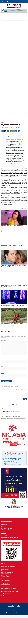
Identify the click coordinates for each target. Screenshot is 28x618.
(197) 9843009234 (6, 593)
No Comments (17, 127)
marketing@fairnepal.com (6, 599)
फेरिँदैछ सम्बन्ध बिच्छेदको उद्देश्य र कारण (8, 409)
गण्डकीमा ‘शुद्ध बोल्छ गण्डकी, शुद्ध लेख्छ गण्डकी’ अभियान (11, 416)
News (2, 122)
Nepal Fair (8, 612)
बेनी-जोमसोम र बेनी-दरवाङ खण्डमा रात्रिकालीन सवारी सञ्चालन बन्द (13, 418)
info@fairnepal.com (5, 595)
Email (2, 366)
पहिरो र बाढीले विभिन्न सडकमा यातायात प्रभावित (9, 413)
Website (3, 373)
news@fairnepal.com (5, 597)
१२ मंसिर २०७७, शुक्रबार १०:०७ (7, 127)
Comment (3, 340)
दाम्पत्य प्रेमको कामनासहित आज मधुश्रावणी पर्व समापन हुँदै (11, 411)
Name (2, 359)
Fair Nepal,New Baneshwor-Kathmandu (10, 591)
